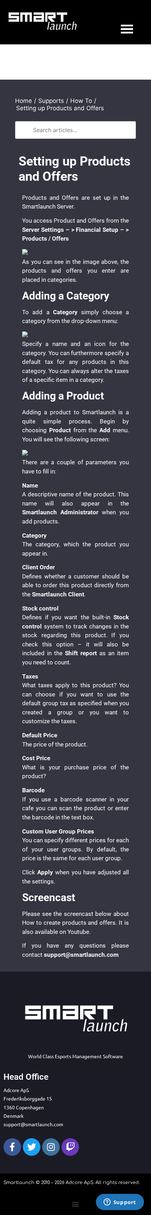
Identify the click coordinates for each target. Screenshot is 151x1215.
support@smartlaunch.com (33, 1124)
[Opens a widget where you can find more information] (120, 1202)
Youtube (78, 931)
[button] (75, 1204)
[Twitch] (70, 1147)
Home (23, 100)
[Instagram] (51, 1147)
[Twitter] (31, 1147)
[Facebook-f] (12, 1147)
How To (81, 100)
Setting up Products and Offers (60, 108)
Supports (51, 100)
